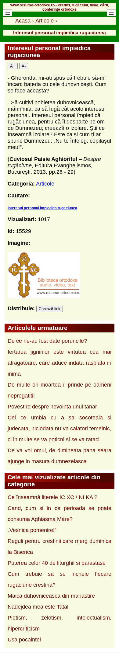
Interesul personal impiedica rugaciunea (42, 208)
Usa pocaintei (24, 640)
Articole (45, 184)
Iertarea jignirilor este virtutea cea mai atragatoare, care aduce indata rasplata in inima (59, 363)
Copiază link (49, 309)
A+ (12, 66)
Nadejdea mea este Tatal (38, 607)
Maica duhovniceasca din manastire (51, 596)
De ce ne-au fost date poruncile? (47, 341)
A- (24, 66)
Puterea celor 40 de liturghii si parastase (57, 563)
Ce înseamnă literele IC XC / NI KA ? (52, 497)
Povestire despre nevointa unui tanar (52, 407)
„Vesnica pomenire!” (32, 530)
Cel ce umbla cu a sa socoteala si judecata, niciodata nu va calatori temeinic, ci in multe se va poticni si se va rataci (59, 429)
